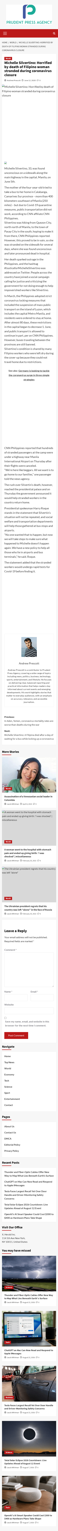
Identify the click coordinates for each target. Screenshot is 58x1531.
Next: (29, 735)
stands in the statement (18, 512)
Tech (6, 1080)
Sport (7, 1092)
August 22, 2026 (29, 1302)
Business (9, 1397)
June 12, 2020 (30, 80)
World (8, 58)
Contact (8, 1105)
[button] (5, 33)
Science (8, 1086)
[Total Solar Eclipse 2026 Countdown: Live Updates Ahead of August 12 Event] (29, 1439)
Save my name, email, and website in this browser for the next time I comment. (27, 1023)
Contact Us (10, 1132)
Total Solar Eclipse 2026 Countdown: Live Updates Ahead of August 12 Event (26, 1206)
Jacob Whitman (13, 804)
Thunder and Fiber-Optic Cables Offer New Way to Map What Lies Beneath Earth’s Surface (29, 1174)
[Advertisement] (29, 130)
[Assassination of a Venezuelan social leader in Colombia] (29, 775)
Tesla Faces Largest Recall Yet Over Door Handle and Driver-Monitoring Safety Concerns (25, 1195)
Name (8, 991)
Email (34, 991)
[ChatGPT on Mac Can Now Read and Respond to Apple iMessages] (29, 1328)
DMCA (7, 1138)
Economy (9, 1074)
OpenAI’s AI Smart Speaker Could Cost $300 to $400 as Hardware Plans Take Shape (29, 1216)
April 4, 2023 (27, 804)
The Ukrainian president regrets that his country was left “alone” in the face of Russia (28, 908)
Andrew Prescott (14, 80)
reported (30, 448)
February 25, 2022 (29, 860)
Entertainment (12, 1099)
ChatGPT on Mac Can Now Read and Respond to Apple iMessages (28, 1183)
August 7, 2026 (28, 1467)
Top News (9, 1062)
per (26, 335)
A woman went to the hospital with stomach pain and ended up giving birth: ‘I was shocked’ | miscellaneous (27, 853)
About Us (9, 1126)
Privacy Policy (11, 1150)
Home (7, 1056)
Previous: (28, 721)
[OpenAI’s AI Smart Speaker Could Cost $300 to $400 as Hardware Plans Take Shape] (29, 1493)
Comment (10, 949)
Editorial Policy (12, 1144)
